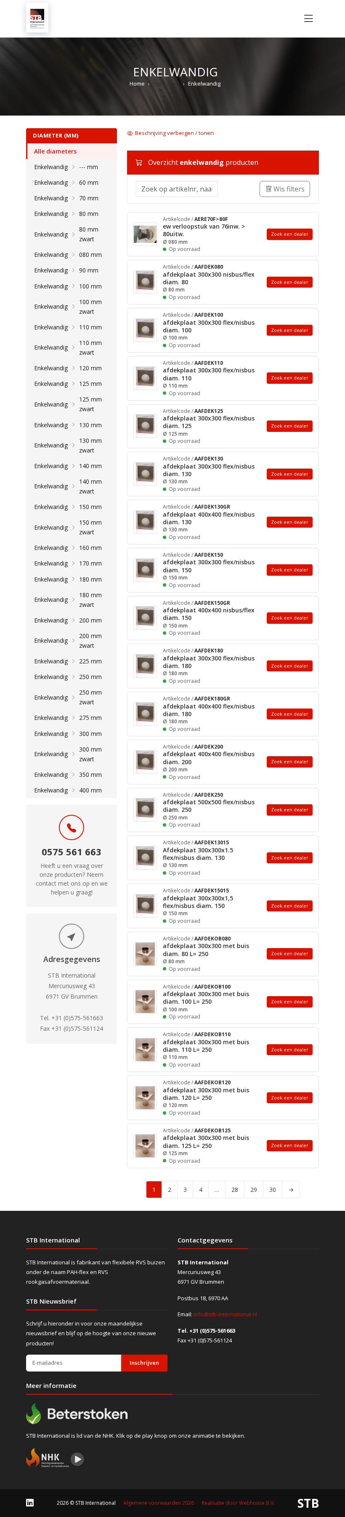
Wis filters (288, 189)
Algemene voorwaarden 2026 (158, 1502)
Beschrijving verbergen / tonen (174, 133)
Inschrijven (144, 1362)
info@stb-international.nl (225, 1314)
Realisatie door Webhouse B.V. (238, 1502)
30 (272, 1190)
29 (253, 1190)
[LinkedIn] (30, 1503)
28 (234, 1190)
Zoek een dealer (289, 234)
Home (137, 83)
